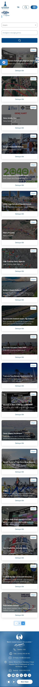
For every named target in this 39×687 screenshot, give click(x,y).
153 (24, 649)
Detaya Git (19, 70)
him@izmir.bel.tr (24, 658)
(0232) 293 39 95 (23, 654)
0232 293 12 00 (24, 670)
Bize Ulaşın (24, 682)
